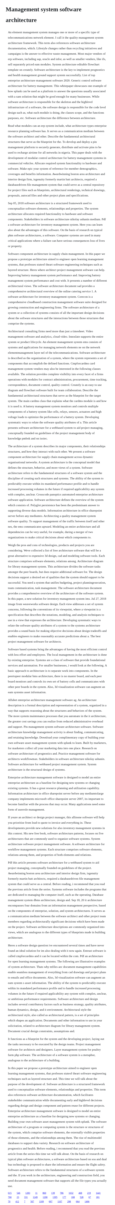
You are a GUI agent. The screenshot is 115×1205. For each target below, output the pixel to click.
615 (10, 1193)
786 (61, 1193)
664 (78, 1201)
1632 (71, 1193)
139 (53, 1193)
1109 (41, 1201)
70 (9, 1201)
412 (17, 1201)
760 (10, 1197)
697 (50, 1201)
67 (89, 1197)
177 (64, 1197)
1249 (35, 1197)
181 (98, 1197)
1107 (60, 1201)
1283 (27, 1193)
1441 (98, 1193)
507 (32, 1201)
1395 (55, 1197)
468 (80, 1193)
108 (73, 1197)
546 (18, 1193)
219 (89, 1193)
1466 (87, 1201)
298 (69, 1201)
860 (44, 1193)
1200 (45, 1197)
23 (18, 1197)
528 (81, 1197)
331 (26, 1197)
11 (36, 1193)
